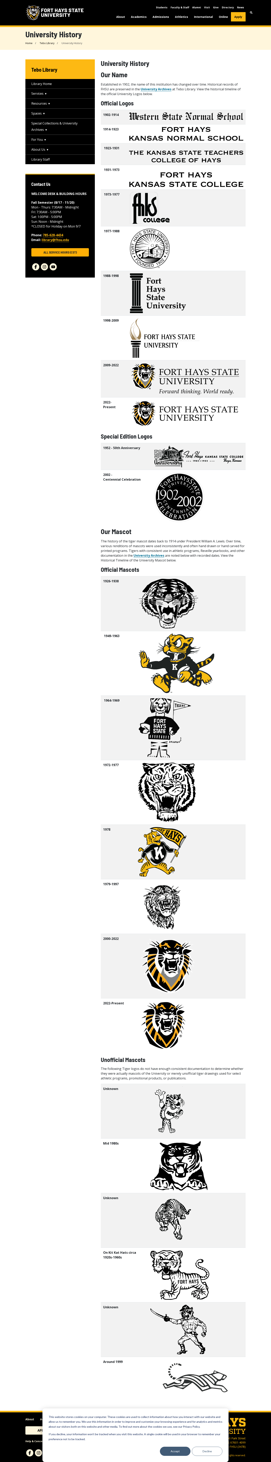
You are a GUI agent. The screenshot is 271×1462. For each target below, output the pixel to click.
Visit (207, 7)
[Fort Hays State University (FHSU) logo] (54, 12)
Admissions (161, 17)
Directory (228, 7)
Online (223, 17)
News (240, 7)
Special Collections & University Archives (54, 126)
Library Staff (40, 159)
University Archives (156, 89)
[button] (251, 12)
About (120, 17)
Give (216, 7)
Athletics (181, 17)
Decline (207, 1451)
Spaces (36, 113)
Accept (175, 1451)
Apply (238, 17)
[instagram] (44, 266)
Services (37, 93)
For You (37, 139)
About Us (38, 149)
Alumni (196, 7)
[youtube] (53, 266)
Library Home (41, 84)
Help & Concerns (35, 1441)
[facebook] (35, 266)
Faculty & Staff (180, 7)
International (203, 17)
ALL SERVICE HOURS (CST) (60, 252)
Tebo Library (47, 43)
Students (161, 7)
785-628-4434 (53, 235)
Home (29, 43)
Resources (39, 103)
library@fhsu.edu (55, 240)
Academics (139, 17)
